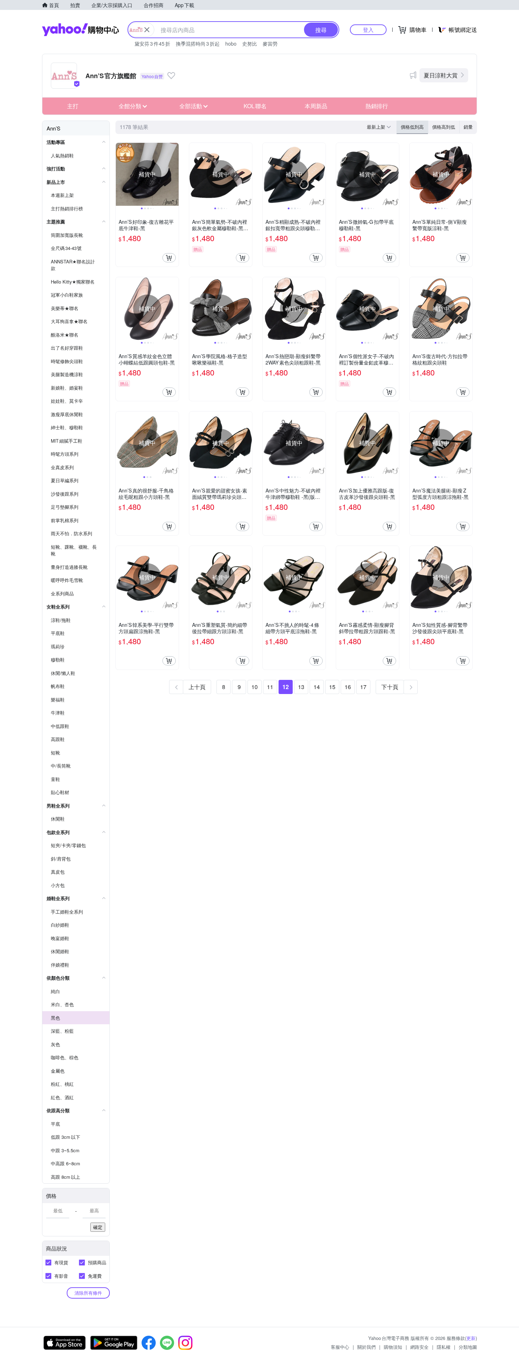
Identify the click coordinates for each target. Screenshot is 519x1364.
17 (363, 687)
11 (270, 687)
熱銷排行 (376, 106)
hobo (231, 43)
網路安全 (419, 1346)
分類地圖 (468, 1346)
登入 (368, 29)
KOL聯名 (255, 106)
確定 (97, 1227)
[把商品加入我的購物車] (169, 257)
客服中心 (340, 1346)
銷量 (468, 126)
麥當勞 (270, 43)
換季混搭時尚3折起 (198, 43)
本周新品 (316, 106)
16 (348, 687)
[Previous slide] (120, 174)
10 (254, 687)
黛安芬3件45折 (152, 43)
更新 (471, 1338)
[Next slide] (174, 174)
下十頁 (389, 687)
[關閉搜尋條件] (147, 29)
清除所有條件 (88, 1292)
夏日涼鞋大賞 (441, 75)
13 (301, 687)
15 (332, 687)
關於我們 (366, 1346)
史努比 (249, 43)
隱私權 (444, 1346)
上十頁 (197, 687)
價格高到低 (443, 126)
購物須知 (393, 1346)
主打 (72, 106)
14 (317, 687)
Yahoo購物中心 (80, 29)
